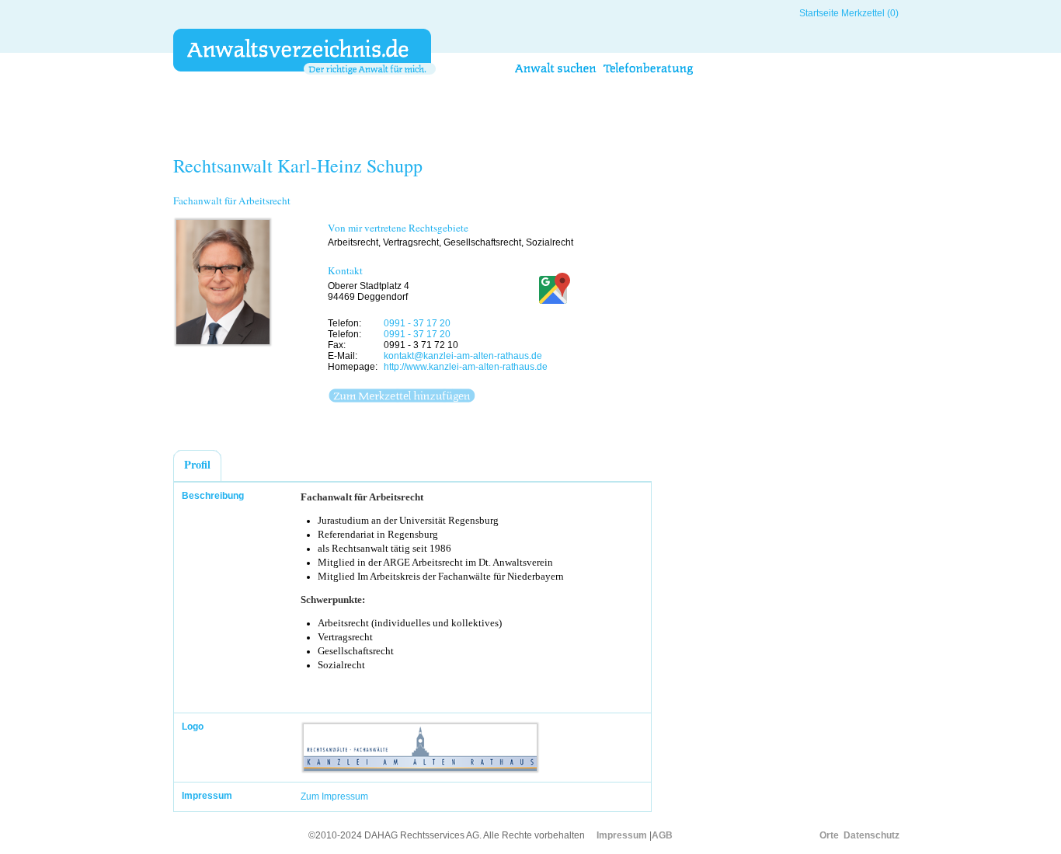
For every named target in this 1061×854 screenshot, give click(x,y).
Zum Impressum (334, 796)
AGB (662, 835)
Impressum (622, 835)
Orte (829, 835)
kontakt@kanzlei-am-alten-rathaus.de (463, 355)
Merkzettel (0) (870, 13)
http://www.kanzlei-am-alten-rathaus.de (466, 366)
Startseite (819, 13)
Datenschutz (871, 835)
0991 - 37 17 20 (417, 323)
